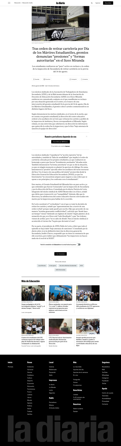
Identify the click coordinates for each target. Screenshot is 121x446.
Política (29, 406)
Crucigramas (77, 385)
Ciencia (29, 372)
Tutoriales (105, 396)
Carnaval (30, 369)
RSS (103, 369)
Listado (75, 394)
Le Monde (52, 387)
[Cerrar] (86, 136)
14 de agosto (52, 265)
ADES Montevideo (60, 270)
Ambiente (30, 367)
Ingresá (67, 146)
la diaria (51, 384)
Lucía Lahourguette (26, 312)
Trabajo (29, 411)
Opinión (29, 403)
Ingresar (97, 3)
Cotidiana (30, 375)
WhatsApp (105, 375)
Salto (50, 375)
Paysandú (52, 372)
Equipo (75, 411)
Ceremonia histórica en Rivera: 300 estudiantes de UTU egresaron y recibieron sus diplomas (87, 306)
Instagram (105, 378)
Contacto (105, 404)
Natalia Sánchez (53, 346)
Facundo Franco (25, 346)
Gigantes (52, 393)
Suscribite (108, 3)
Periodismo (52, 402)
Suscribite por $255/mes (60, 142)
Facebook (105, 381)
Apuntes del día (78, 369)
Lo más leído (77, 367)
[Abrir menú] (9, 3)
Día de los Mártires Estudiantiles (68, 265)
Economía (30, 383)
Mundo (29, 400)
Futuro (29, 392)
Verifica (29, 414)
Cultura (29, 378)
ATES (81, 265)
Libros (29, 397)
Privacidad (105, 401)
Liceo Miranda (42, 265)
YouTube (105, 372)
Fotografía (76, 379)
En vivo (75, 375)
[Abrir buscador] (92, 3)
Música (51, 405)
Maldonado (53, 369)
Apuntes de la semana (80, 372)
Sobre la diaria (78, 409)
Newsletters (106, 367)
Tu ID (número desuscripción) (79, 398)
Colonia (51, 367)
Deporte (30, 381)
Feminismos (31, 389)
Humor (75, 382)
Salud (29, 409)
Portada (10, 367)
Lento (51, 390)
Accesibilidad (106, 398)
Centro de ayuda (107, 393)
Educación (17, 3)
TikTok (104, 383)
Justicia (29, 395)
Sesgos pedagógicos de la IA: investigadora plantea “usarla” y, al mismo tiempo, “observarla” (33, 306)
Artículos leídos (54, 408)
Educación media (27, 3)
